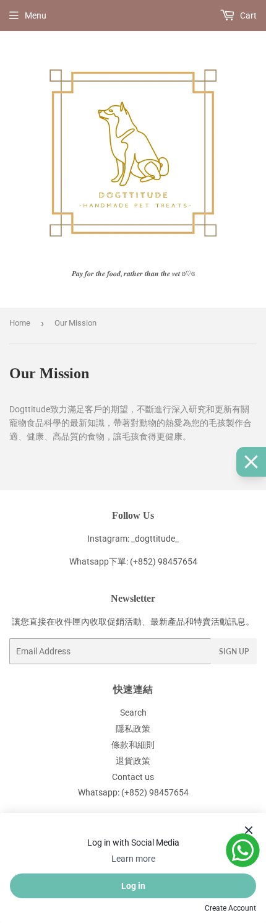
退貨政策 (133, 761)
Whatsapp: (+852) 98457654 (133, 792)
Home (19, 322)
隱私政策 (133, 729)
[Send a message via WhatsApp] (243, 850)
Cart (247, 15)
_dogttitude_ (155, 539)
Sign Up (234, 651)
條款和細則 (133, 745)
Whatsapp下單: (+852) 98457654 (133, 561)
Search (133, 712)
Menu (35, 15)
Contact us (133, 777)
